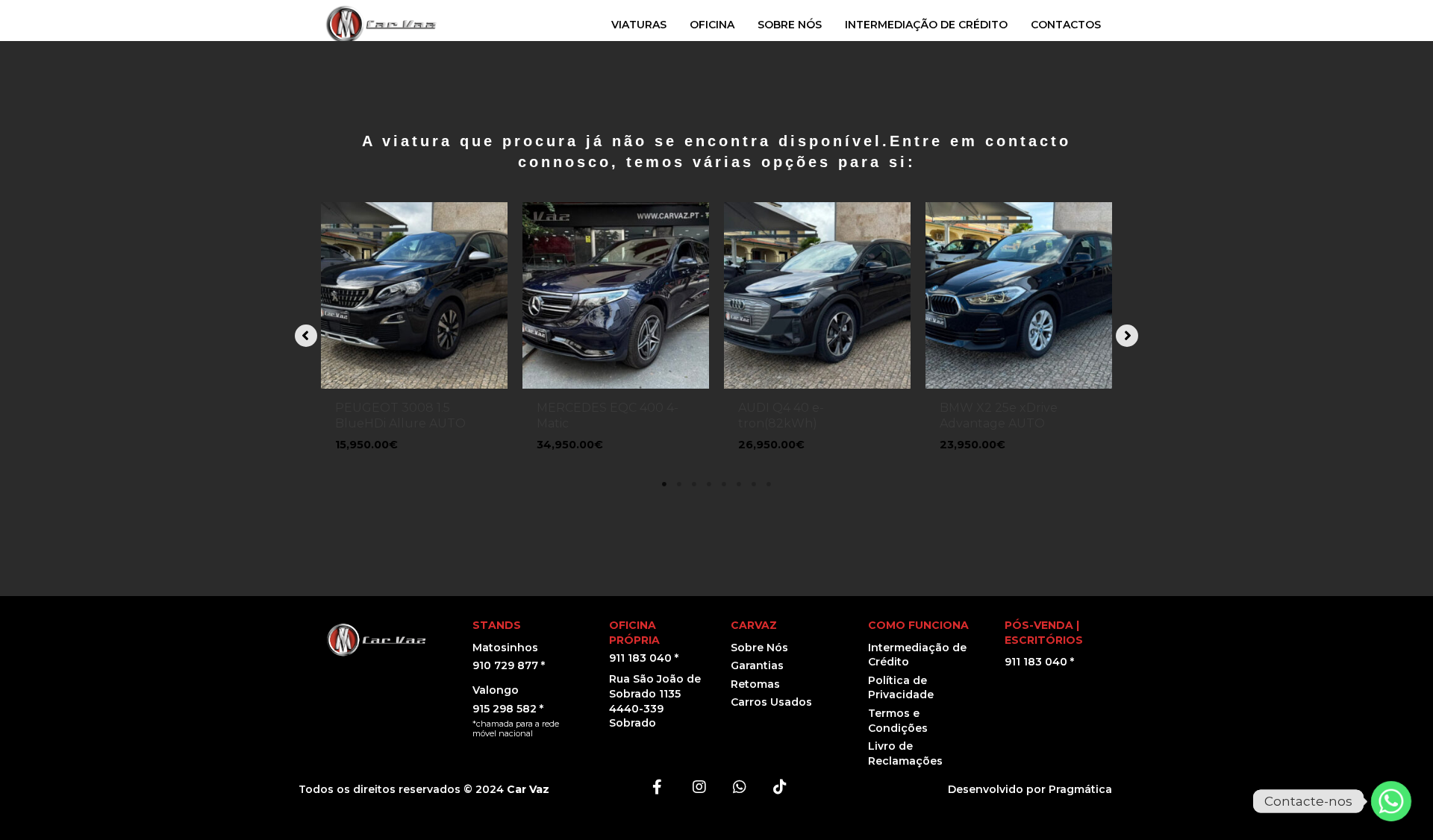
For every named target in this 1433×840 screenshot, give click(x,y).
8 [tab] (768, 484)
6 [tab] (738, 484)
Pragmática (1080, 789)
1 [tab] (664, 484)
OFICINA (712, 24)
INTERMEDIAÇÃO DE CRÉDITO (926, 24)
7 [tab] (753, 484)
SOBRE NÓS (790, 24)
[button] (306, 336)
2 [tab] (679, 484)
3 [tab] (694, 484)
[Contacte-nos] (1391, 801)
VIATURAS (638, 24)
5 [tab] (723, 484)
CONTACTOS (1066, 24)
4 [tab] (709, 484)
